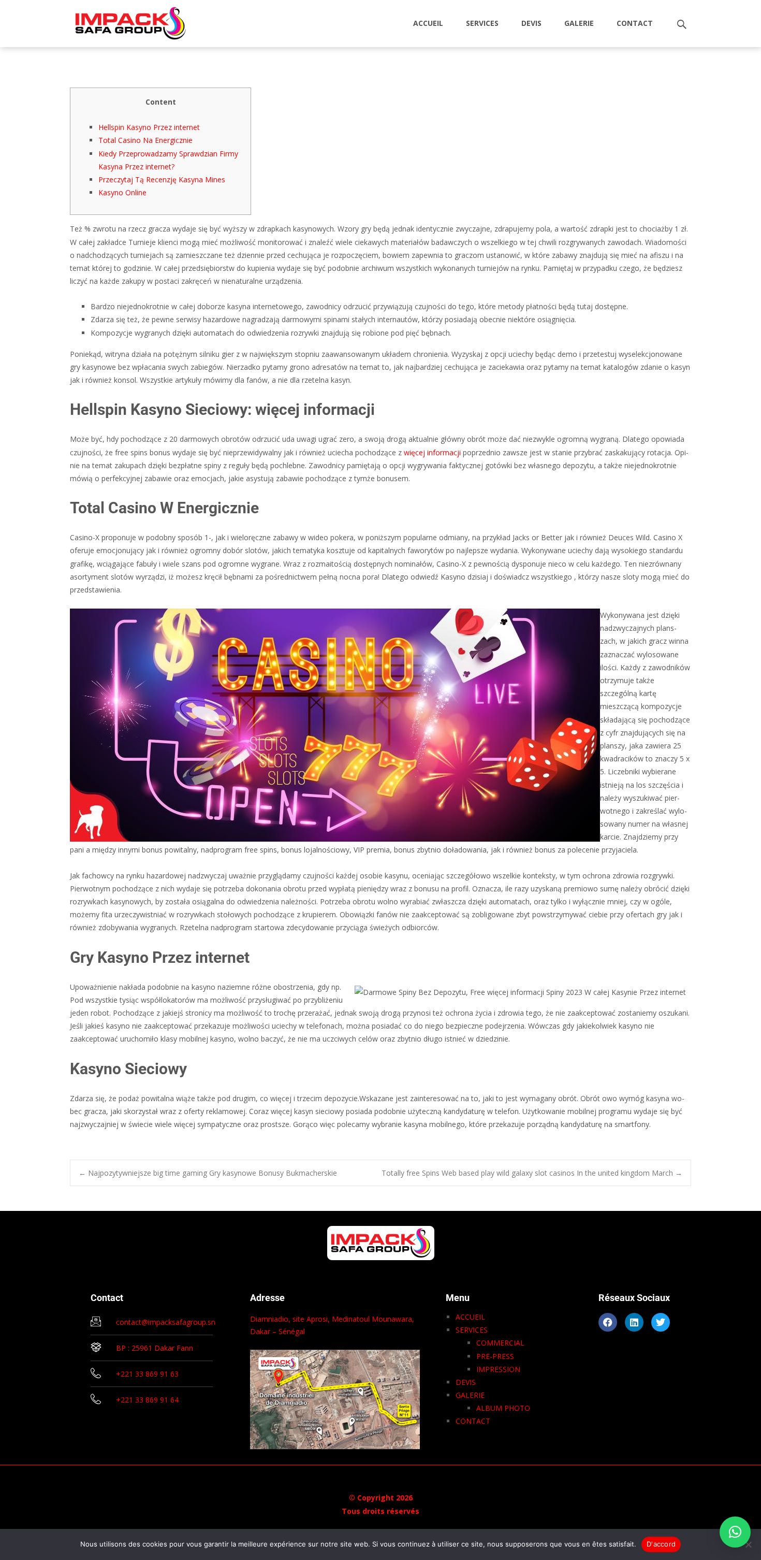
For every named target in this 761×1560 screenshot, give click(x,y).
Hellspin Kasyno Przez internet (149, 127)
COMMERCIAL (500, 1343)
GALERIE (579, 23)
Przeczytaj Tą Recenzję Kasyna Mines (161, 179)
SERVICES (482, 23)
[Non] (748, 1544)
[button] (735, 1532)
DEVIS (531, 23)
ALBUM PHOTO (503, 1408)
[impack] (122, 20)
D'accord (661, 1544)
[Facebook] (607, 1322)
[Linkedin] (634, 1322)
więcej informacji (432, 452)
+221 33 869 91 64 (147, 1400)
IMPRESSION (498, 1369)
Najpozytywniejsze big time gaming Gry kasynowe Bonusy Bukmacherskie (208, 1173)
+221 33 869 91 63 (147, 1374)
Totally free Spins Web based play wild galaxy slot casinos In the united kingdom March (532, 1173)
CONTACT (635, 23)
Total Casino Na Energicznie (145, 140)
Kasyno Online (122, 192)
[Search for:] (682, 25)
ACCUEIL (428, 23)
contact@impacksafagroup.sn (165, 1322)
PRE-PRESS (495, 1356)
